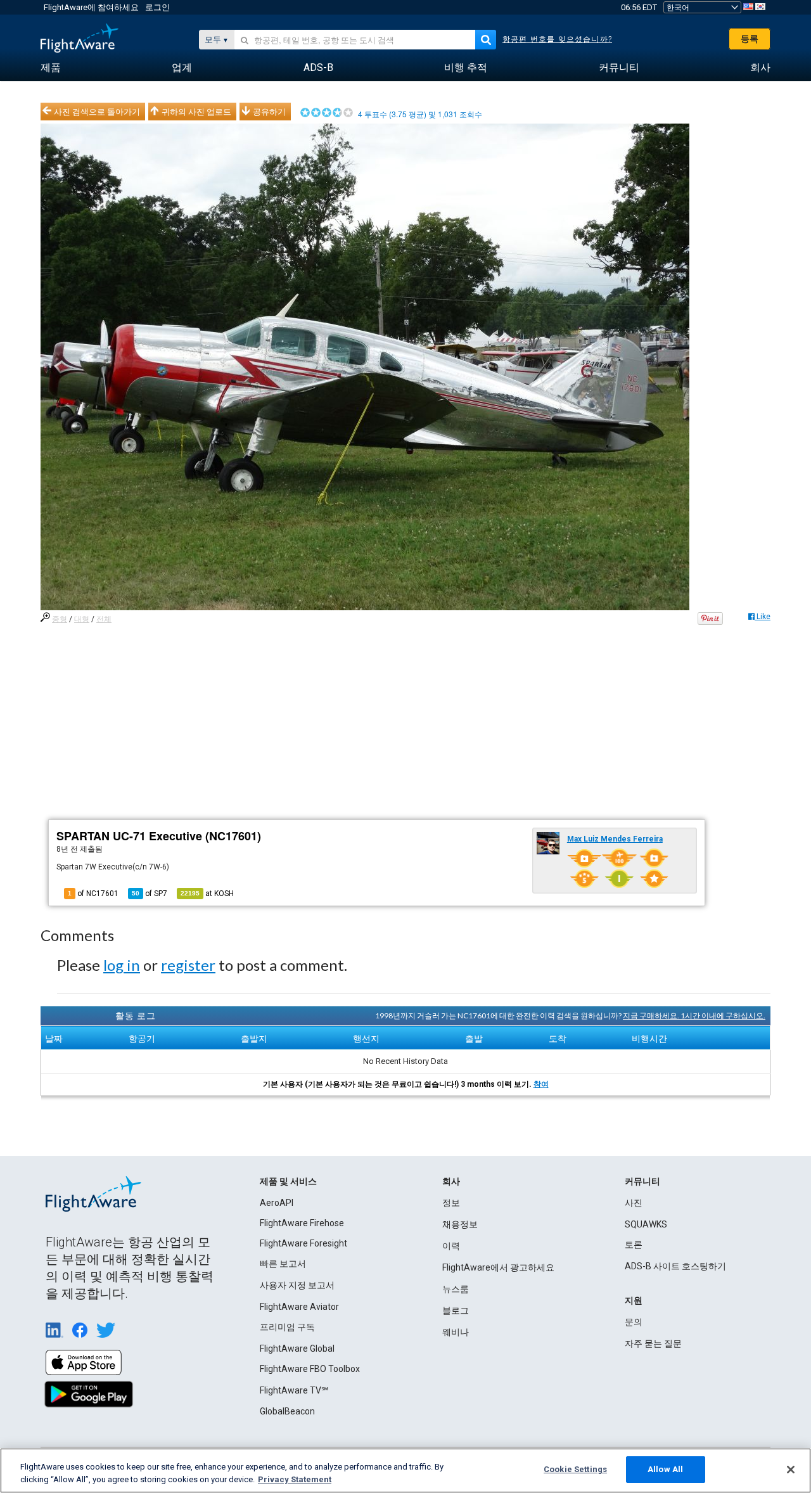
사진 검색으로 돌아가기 (97, 111)
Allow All (665, 1469)
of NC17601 (93, 893)
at (207, 893)
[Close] (791, 1469)
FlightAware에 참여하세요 (91, 7)
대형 (81, 619)
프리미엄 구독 (287, 1327)
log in (121, 965)
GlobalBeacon (287, 1411)
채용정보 (460, 1224)
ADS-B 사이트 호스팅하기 (675, 1266)
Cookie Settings (575, 1469)
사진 (633, 1203)
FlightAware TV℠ (294, 1390)
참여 (541, 1084)
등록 (749, 39)
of (149, 893)
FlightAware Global (297, 1348)
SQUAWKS (646, 1224)
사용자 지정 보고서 (297, 1285)
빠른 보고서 (283, 1264)
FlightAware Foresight (303, 1243)
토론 (633, 1245)
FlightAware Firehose (302, 1223)
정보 (451, 1203)
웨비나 (455, 1332)
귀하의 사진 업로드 (196, 111)
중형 (59, 619)
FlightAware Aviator (299, 1307)
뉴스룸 (455, 1289)
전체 (104, 619)
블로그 (455, 1310)
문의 (633, 1322)
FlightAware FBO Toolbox (310, 1369)
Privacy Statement (294, 1479)
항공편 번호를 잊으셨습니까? (557, 39)
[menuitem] (50, 67)
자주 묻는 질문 (653, 1343)
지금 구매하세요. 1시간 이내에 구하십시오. (694, 1015)
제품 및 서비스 (288, 1181)
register (188, 965)
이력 (451, 1246)
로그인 (157, 7)
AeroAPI (276, 1203)
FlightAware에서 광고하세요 (498, 1267)
